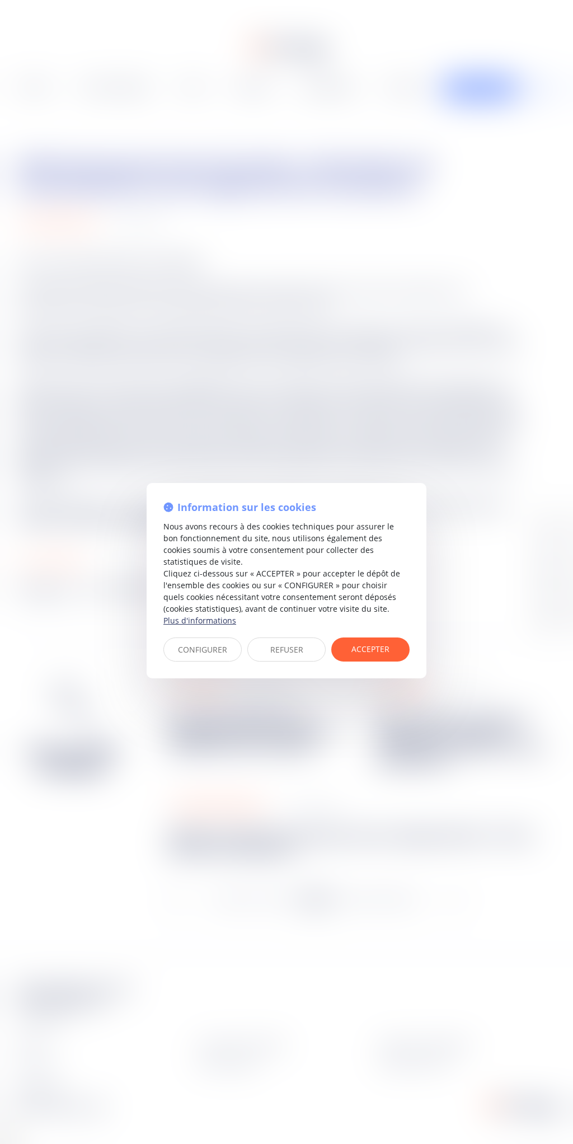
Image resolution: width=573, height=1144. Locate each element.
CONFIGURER (202, 649)
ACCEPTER (370, 649)
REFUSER (286, 649)
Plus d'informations (199, 620)
